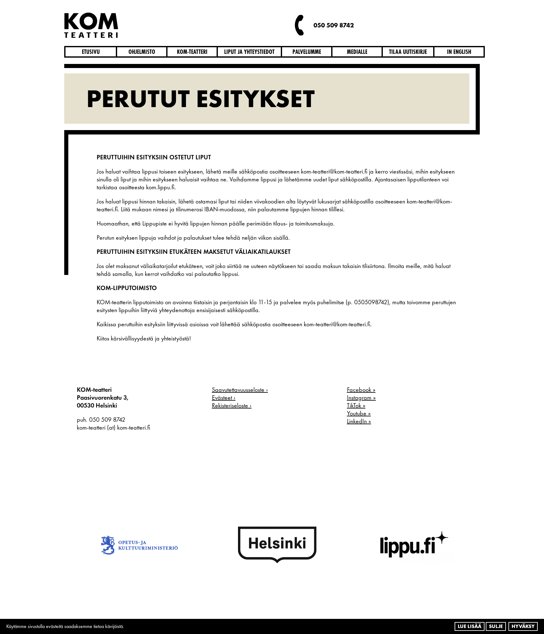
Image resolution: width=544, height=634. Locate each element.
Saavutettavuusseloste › (240, 390)
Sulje (496, 626)
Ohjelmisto (141, 52)
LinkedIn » (359, 421)
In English (459, 52)
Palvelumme (306, 52)
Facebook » (361, 390)
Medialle (357, 52)
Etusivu (91, 52)
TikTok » (356, 405)
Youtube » (359, 413)
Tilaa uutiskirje (408, 52)
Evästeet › (223, 397)
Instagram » (361, 397)
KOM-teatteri (192, 52)
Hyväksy (523, 626)
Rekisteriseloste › (232, 405)
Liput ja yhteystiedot (249, 52)
